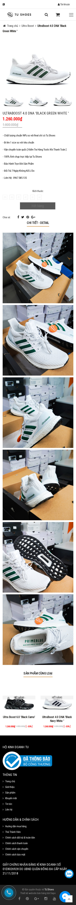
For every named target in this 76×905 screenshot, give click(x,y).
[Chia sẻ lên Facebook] (18, 217)
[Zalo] (69, 873)
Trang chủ (10, 781)
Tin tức (8, 804)
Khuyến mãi (11, 798)
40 (12, 197)
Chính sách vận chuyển (16, 848)
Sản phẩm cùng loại (38, 673)
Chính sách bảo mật (15, 854)
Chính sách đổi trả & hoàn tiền (20, 837)
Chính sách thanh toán (16, 843)
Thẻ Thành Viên (13, 832)
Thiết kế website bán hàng (33, 893)
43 (32, 197)
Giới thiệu (9, 787)
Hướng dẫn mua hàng (16, 826)
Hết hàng (37, 206)
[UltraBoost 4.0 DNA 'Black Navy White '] (57, 697)
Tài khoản (65, 4)
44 (39, 197)
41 (19, 197)
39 (5, 197)
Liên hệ (8, 809)
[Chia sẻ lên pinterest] (28, 217)
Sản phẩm (10, 792)
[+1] (33, 217)
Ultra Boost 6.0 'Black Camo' (19, 717)
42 (26, 197)
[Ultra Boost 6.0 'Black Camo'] (19, 697)
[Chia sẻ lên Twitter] (23, 217)
